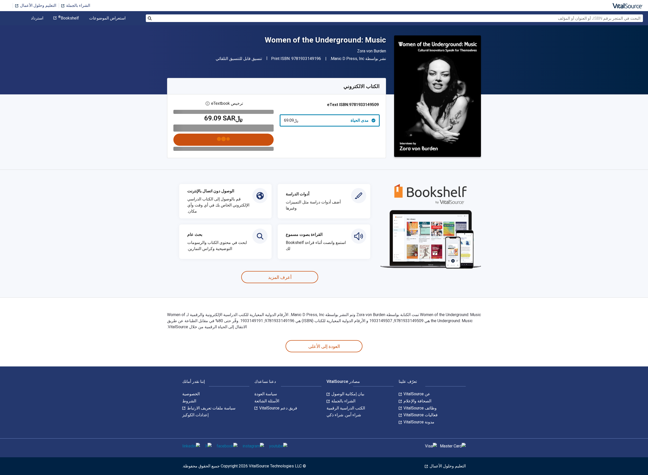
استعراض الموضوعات (107, 18)
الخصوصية (191, 393)
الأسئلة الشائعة (266, 401)
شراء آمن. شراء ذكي (344, 414)
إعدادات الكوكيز (195, 414)
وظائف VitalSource (419, 408)
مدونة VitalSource (418, 422)
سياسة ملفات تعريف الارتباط (210, 408)
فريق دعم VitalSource (277, 408)
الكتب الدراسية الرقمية (346, 408)
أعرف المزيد (280, 277)
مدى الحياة (326, 120)
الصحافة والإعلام (416, 401)
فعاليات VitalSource (420, 414)
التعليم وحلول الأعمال (37, 5)
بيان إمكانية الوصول (347, 393)
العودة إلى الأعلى (324, 346)
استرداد (37, 18)
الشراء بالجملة (77, 5)
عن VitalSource (416, 393)
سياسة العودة (265, 393)
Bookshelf (68, 18)
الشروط (189, 401)
